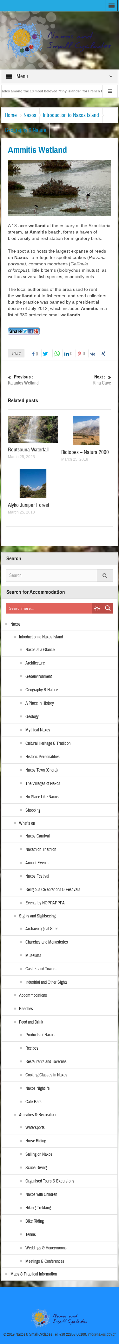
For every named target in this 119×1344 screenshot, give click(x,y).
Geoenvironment (38, 676)
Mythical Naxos (37, 730)
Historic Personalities (42, 757)
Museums (33, 956)
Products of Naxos (40, 1035)
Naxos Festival (37, 876)
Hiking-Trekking (38, 1208)
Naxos (29, 115)
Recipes (31, 1048)
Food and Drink (31, 1022)
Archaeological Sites (41, 929)
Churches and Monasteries (46, 942)
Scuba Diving (36, 1168)
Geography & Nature (25, 130)
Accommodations (33, 995)
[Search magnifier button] (107, 608)
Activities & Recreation (37, 1115)
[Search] (105, 575)
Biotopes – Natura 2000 (85, 452)
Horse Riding (35, 1141)
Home (11, 115)
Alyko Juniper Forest (28, 505)
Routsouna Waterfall (28, 449)
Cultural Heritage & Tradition (47, 743)
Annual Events (37, 863)
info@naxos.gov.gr (102, 1334)
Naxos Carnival (37, 836)
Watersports (35, 1128)
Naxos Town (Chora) (41, 770)
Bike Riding (34, 1221)
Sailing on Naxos (38, 1154)
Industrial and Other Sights (46, 982)
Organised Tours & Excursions (49, 1181)
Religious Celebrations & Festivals (52, 890)
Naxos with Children (41, 1194)
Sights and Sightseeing (37, 916)
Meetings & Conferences (44, 1261)
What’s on (27, 823)
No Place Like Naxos (42, 797)
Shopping (32, 810)
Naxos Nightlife (37, 1088)
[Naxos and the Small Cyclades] (59, 40)
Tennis (30, 1235)
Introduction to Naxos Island (71, 115)
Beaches (26, 1009)
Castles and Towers (40, 969)
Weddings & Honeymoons (46, 1248)
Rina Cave (102, 380)
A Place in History (39, 703)
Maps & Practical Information (33, 1274)
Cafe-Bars (33, 1102)
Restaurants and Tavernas (46, 1062)
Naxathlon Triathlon (40, 849)
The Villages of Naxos (42, 784)
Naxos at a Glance (40, 650)
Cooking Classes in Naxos (46, 1075)
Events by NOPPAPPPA (45, 903)
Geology (32, 717)
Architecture (35, 663)
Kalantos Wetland (23, 380)
